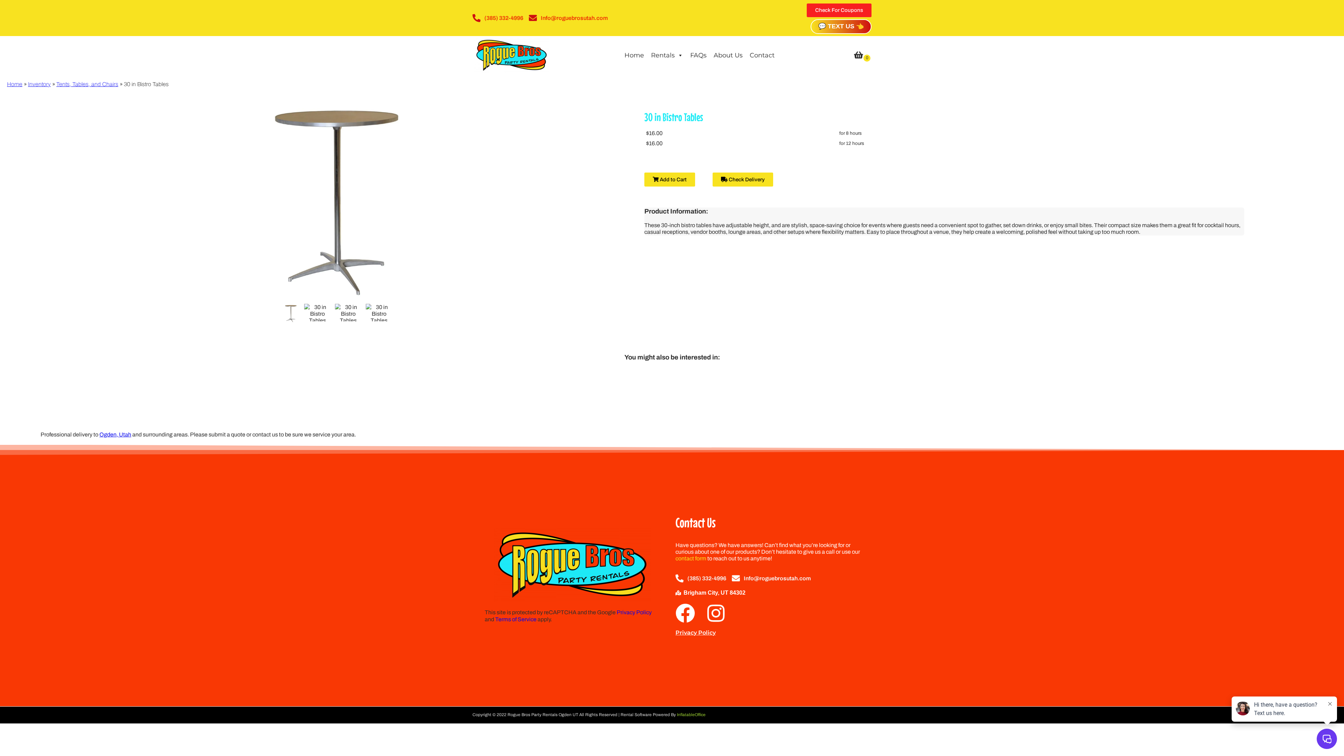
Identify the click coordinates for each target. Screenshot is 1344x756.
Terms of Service (516, 619)
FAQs (698, 55)
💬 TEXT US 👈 (841, 26)
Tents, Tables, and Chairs (87, 84)
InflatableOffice (691, 714)
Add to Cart (673, 179)
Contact (762, 55)
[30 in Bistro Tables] (291, 313)
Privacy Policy (634, 612)
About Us (728, 55)
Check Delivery (746, 179)
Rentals (663, 55)
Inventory (39, 84)
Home (634, 55)
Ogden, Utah (115, 435)
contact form (691, 558)
